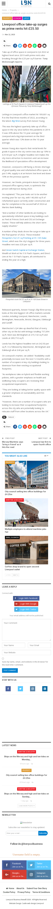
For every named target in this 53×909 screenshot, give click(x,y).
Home (11, 888)
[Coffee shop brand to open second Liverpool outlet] (26, 550)
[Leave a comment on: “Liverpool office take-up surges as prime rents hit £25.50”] (4, 41)
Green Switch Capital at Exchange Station (25, 250)
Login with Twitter (28, 609)
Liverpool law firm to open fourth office (41, 443)
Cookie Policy (9, 892)
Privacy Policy (24, 892)
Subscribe (43, 833)
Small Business (12, 537)
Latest (26, 18)
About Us (20, 888)
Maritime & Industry (14, 500)
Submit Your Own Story (37, 888)
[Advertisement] (26, 718)
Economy (17, 18)
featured (11, 417)
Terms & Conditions (41, 892)
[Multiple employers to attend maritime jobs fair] (26, 512)
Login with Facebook (28, 598)
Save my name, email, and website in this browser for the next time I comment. (25, 663)
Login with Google (28, 603)
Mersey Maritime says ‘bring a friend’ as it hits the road (12, 444)
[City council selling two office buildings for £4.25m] (26, 475)
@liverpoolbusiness (32, 843)
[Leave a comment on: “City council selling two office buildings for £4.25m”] (33, 782)
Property (7, 18)
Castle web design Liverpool (33, 903)
